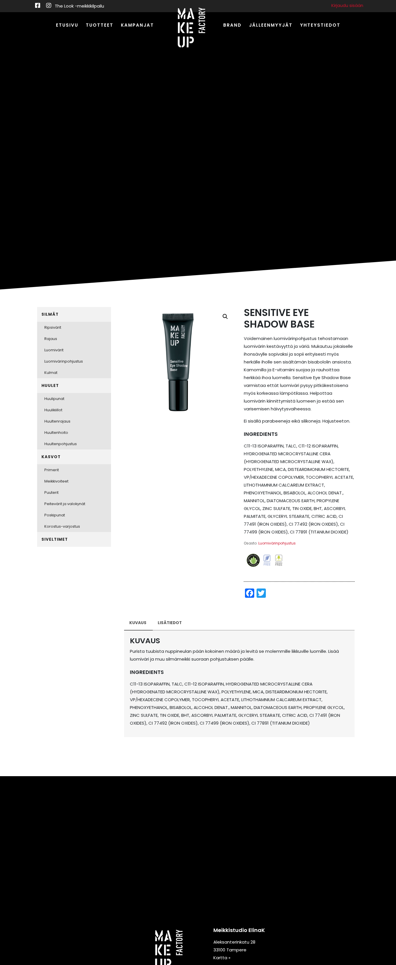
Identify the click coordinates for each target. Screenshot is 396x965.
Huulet (50, 385)
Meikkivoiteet (56, 481)
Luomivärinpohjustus (277, 543)
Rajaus (50, 338)
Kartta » (221, 958)
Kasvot (51, 457)
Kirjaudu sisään (347, 5)
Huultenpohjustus (60, 443)
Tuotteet (99, 25)
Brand (232, 25)
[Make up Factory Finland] (191, 28)
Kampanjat (137, 25)
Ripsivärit (52, 327)
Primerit (51, 469)
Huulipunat (54, 398)
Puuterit (51, 492)
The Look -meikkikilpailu (79, 6)
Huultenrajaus (57, 421)
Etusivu (67, 25)
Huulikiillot (53, 409)
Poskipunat (54, 515)
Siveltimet (54, 539)
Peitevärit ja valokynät (64, 503)
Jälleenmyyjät (271, 25)
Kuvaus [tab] (137, 623)
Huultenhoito (56, 432)
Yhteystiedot (320, 25)
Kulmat (50, 372)
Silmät (50, 314)
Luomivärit (53, 350)
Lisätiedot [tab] (170, 623)
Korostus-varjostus (62, 526)
